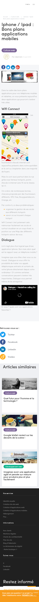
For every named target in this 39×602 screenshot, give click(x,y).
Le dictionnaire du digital (12, 546)
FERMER (35, 593)
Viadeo (11, 356)
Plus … (5, 517)
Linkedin (12, 349)
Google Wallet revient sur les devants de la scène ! (18, 436)
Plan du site (7, 540)
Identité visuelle (9, 501)
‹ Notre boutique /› (10, 549)
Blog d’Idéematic (9, 543)
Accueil (5, 17)
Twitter (11, 334)
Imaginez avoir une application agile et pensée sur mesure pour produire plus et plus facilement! (19, 475)
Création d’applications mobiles (15, 510)
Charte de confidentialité (12, 537)
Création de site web (11, 504)
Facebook (13, 341)
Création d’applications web (14, 507)
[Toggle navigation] (34, 4)
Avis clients (7, 530)
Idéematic (10, 3)
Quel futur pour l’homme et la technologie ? (19, 399)
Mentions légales (9, 534)
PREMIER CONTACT (29, 595)
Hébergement (8, 513)
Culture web (15, 17)
